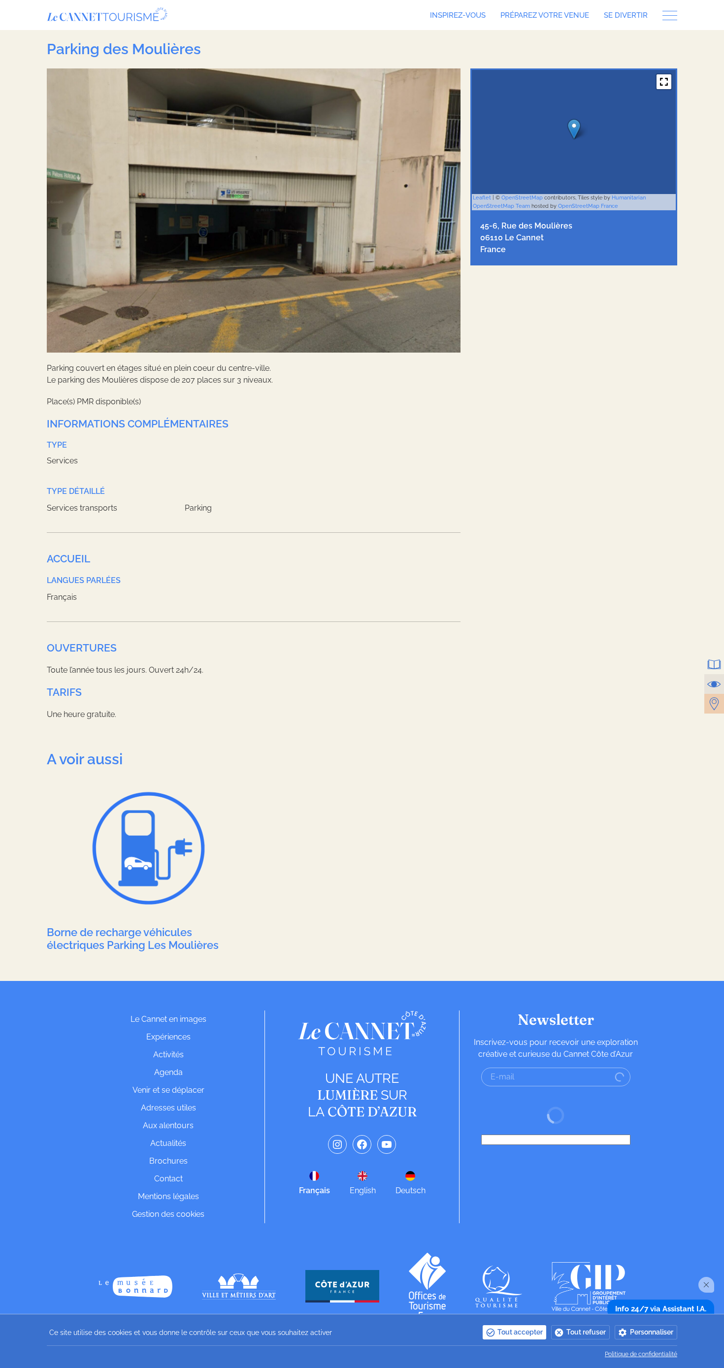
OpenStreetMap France (588, 206)
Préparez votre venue (544, 15)
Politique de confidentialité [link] (641, 1354)
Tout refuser (586, 1332)
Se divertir (626, 15)
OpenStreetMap (522, 198)
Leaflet (482, 198)
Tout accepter (520, 1332)
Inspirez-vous (458, 15)
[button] (664, 81)
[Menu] (666, 15)
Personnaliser (651, 1332)
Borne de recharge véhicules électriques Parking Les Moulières (133, 938)
